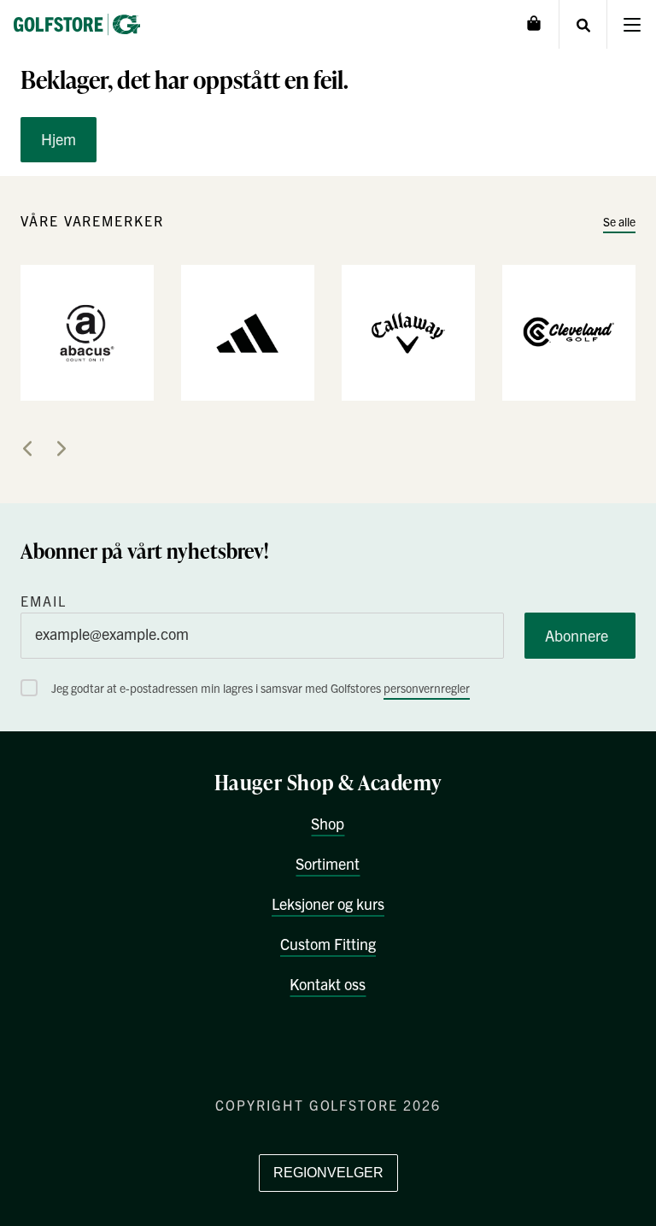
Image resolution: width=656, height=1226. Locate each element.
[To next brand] (61, 448)
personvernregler (427, 687)
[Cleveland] (569, 331)
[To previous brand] (27, 448)
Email (43, 600)
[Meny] (631, 24)
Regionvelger (328, 1172)
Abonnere (576, 635)
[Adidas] (247, 331)
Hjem (58, 139)
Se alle (619, 221)
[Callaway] (408, 331)
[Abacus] (87, 331)
